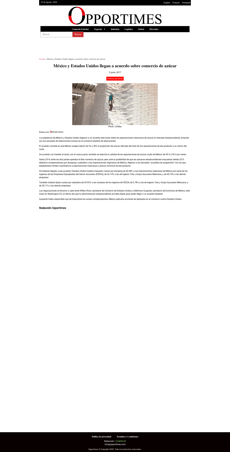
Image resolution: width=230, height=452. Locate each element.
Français (176, 2)
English (167, 2)
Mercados (153, 29)
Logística (129, 29)
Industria (115, 29)
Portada (42, 59)
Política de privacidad (101, 436)
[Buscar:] (56, 34)
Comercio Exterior (80, 29)
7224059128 (120, 441)
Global (141, 29)
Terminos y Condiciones (127, 436)
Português (186, 2)
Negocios (98, 29)
